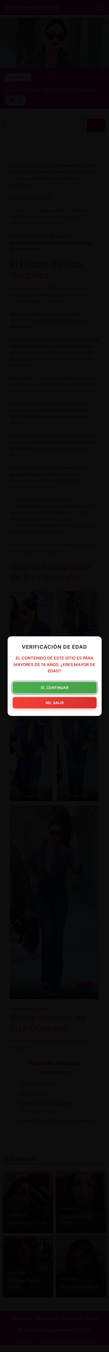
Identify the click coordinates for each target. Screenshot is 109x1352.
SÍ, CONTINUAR (54, 687)
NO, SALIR (54, 702)
